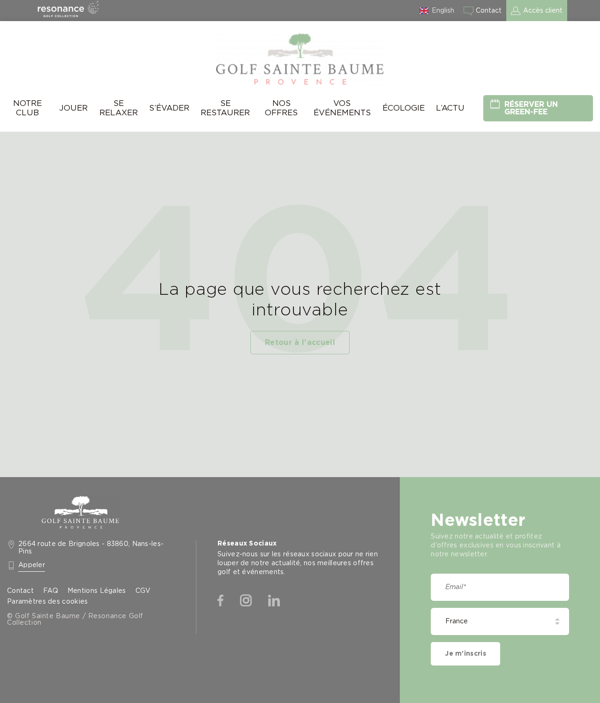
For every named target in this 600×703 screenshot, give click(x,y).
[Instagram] (246, 601)
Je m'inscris (465, 654)
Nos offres (281, 108)
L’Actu (450, 108)
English (443, 10)
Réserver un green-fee (531, 108)
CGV (143, 591)
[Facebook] (221, 601)
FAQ (50, 591)
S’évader (169, 108)
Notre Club (27, 108)
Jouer (73, 108)
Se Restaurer (225, 108)
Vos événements (342, 108)
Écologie (403, 108)
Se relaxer (118, 108)
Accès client (542, 10)
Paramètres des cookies (47, 601)
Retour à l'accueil (300, 342)
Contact (489, 10)
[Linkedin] (274, 601)
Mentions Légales (97, 591)
